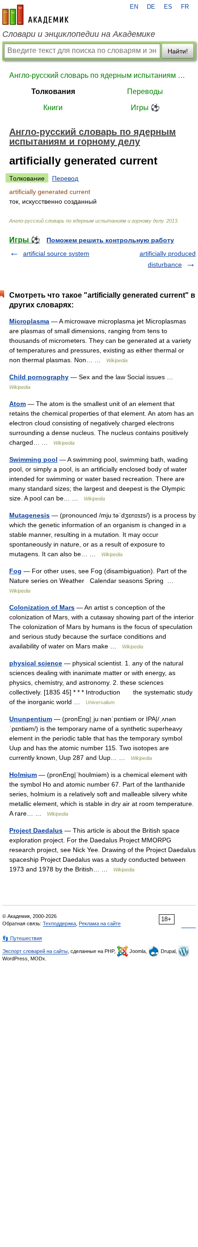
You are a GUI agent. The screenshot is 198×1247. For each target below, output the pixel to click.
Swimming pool (33, 459)
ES (168, 7)
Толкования (53, 91)
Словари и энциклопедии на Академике (78, 34)
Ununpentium (30, 719)
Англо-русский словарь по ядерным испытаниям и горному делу (99, 75)
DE (151, 7)
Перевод (65, 178)
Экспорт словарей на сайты (35, 951)
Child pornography (39, 377)
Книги (53, 108)
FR (185, 7)
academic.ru (35, 15)
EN (134, 7)
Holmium (23, 774)
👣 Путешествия (22, 938)
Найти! (178, 51)
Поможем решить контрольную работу (110, 240)
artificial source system (56, 253)
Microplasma (29, 321)
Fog (15, 571)
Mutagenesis (29, 515)
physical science (35, 663)
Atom (17, 403)
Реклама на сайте (100, 923)
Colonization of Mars (42, 607)
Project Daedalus (36, 830)
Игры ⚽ (145, 108)
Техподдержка (59, 923)
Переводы (145, 91)
